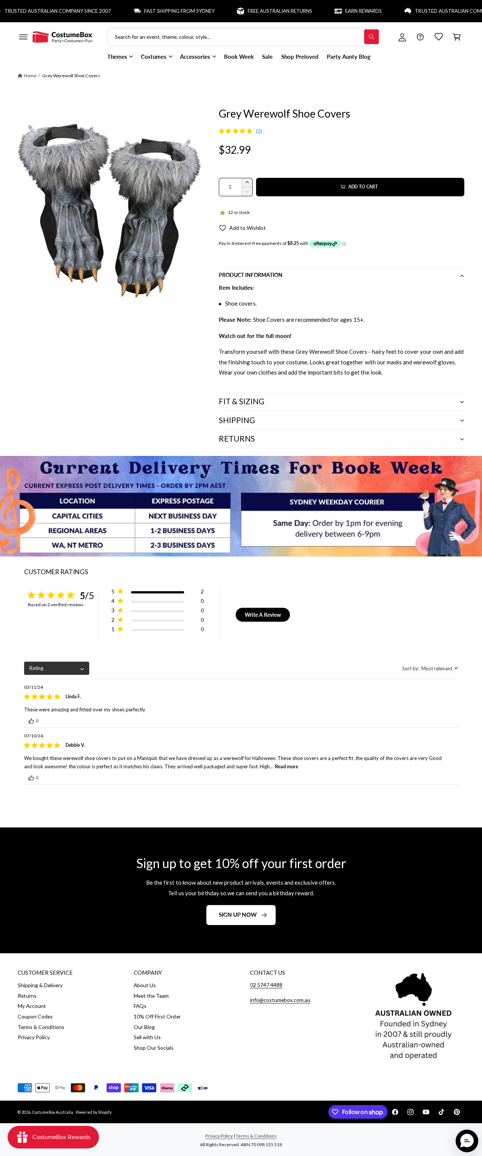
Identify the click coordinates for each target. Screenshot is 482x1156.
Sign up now (238, 914)
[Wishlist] (439, 37)
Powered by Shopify (93, 1112)
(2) (259, 131)
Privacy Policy (34, 1037)
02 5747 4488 (266, 985)
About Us (145, 985)
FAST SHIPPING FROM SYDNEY (162, 11)
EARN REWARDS (346, 11)
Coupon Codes (35, 1016)
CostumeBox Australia (52, 1112)
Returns (27, 995)
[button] (23, 37)
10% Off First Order (157, 1016)
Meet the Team (151, 995)
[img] (221, 131)
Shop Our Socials (154, 1047)
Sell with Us (147, 1037)
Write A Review (263, 615)
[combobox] (56, 668)
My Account (32, 1006)
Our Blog (144, 1027)
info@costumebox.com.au (280, 1000)
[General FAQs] (420, 37)
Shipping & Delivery (40, 985)
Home (30, 75)
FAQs (140, 1006)
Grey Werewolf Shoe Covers (71, 75)
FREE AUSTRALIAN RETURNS (263, 11)
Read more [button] (286, 766)
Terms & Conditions (41, 1027)
